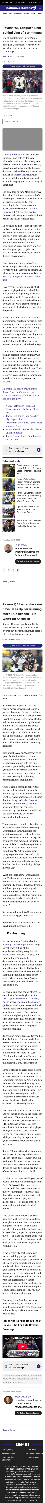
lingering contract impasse (15, 944)
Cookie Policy (31, 1450)
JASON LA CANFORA (23, 1397)
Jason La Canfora (9, 639)
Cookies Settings (32, 1457)
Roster (26, 14)
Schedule (18, 14)
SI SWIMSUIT (21, 2)
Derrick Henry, (21, 175)
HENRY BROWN (21, 545)
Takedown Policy (8, 1454)
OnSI (10, 14)
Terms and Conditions (34, 1454)
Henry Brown (7, 57)
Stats (33, 14)
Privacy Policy (7, 1450)
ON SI (12, 2)
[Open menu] (3, 7)
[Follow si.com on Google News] (38, 450)
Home (4, 14)
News (12, 582)
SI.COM (5, 2)
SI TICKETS (32, 2)
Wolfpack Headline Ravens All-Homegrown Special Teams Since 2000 (22, 409)
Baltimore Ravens (11, 121)
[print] (18, 570)
